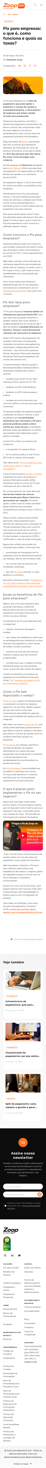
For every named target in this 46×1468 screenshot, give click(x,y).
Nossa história (10, 1309)
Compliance (9, 1358)
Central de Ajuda (32, 1307)
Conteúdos (29, 1323)
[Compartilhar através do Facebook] (29, 65)
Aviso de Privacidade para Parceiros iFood (11, 1383)
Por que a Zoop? (11, 1267)
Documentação (31, 1311)
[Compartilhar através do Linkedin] (19, 65)
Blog (26, 1319)
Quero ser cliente (32, 1267)
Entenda (7, 1339)
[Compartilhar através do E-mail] (35, 65)
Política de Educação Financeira (8, 1417)
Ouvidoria (28, 1327)
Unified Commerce (12, 1283)
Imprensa (28, 1271)
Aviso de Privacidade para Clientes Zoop (11, 1393)
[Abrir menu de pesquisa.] (35, 4)
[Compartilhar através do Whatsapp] (24, 65)
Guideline (7, 1324)
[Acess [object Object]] (5, 1255)
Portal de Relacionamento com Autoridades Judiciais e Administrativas (32, 1286)
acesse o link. (30, 1361)
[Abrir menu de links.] (41, 4)
